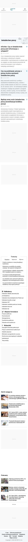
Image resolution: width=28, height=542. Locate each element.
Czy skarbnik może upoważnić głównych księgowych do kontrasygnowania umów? (13, 279)
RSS (10, 536)
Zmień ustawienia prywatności (10, 534)
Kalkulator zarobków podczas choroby (11, 304)
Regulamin (22, 534)
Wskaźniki (7, 325)
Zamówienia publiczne (8, 320)
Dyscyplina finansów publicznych (10, 327)
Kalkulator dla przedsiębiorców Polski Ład (12, 298)
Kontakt (15, 536)
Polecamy (4, 475)
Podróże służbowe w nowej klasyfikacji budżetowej (12, 263)
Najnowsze (14, 259)
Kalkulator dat (5, 308)
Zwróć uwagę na (6, 392)
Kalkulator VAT (6, 302)
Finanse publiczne (6, 313)
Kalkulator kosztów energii (8, 300)
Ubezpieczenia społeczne (8, 322)
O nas (7, 532)
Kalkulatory (8, 291)
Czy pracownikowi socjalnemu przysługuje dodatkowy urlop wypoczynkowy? (13, 283)
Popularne (7, 259)
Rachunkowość (6, 316)
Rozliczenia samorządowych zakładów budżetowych (12, 337)
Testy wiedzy (5, 340)
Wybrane (21, 259)
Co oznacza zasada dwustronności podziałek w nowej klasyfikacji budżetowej (13, 275)
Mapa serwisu (13, 538)
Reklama (20, 536)
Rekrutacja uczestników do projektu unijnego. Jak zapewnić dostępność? (12, 267)
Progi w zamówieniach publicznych (11, 329)
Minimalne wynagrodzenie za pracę (11, 334)
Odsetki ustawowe (6, 331)
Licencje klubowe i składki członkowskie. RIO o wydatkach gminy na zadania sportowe (13, 271)
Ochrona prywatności (15, 532)
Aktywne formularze (11, 312)
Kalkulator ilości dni (7, 306)
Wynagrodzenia (6, 318)
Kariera (6, 536)
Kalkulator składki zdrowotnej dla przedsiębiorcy (10, 294)
